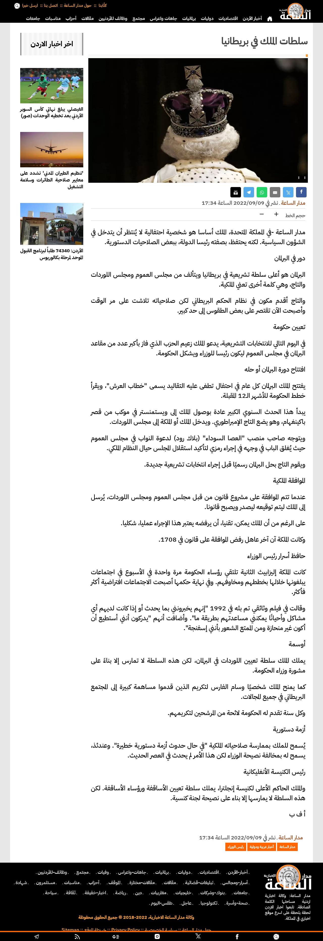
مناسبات (53, 18)
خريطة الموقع (95, 930)
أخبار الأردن (252, 18)
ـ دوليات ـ (184, 872)
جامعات (33, 18)
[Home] (294, 10)
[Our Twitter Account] (197, 937)
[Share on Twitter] (288, 192)
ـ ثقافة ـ (70, 892)
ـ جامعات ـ (240, 892)
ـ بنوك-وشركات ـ (212, 892)
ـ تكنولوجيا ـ (209, 903)
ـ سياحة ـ (50, 892)
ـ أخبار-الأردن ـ (237, 872)
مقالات (88, 18)
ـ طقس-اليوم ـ (161, 903)
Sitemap (70, 930)
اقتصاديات (228, 18)
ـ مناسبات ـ (72, 882)
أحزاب (71, 18)
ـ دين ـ (138, 892)
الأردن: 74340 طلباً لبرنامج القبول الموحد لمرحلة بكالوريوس (51, 254)
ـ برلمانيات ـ (162, 872)
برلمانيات (189, 18)
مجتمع (138, 18)
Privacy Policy (125, 930)
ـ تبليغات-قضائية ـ (199, 882)
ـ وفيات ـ (103, 872)
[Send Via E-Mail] (275, 192)
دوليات (207, 18)
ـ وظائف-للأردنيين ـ (52, 872)
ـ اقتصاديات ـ (209, 872)
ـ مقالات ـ (169, 882)
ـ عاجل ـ (186, 903)
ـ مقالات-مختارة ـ (142, 882)
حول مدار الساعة (78, 6)
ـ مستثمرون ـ (46, 882)
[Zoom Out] (261, 214)
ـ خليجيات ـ (183, 892)
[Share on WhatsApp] (262, 192)
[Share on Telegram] (249, 192)
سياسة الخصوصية (161, 930)
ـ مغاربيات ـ (158, 892)
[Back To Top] (300, 937)
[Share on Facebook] (301, 192)
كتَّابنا (102, 6)
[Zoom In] (276, 214)
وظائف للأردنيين (113, 18)
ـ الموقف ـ (114, 882)
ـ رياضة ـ (120, 892)
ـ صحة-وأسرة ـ (237, 903)
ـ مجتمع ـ (82, 872)
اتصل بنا (51, 6)
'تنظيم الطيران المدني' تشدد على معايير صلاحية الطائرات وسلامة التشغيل (51, 179)
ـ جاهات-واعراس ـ (132, 872)
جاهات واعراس (163, 18)
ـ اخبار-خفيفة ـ (95, 892)
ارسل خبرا (30, 6)
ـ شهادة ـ (21, 882)
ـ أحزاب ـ (94, 882)
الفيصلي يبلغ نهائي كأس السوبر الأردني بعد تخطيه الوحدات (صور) (51, 112)
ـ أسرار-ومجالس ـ (235, 882)
